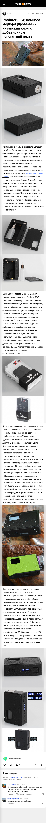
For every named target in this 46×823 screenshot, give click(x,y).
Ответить (10, 794)
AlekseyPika (11, 784)
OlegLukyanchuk (13, 798)
